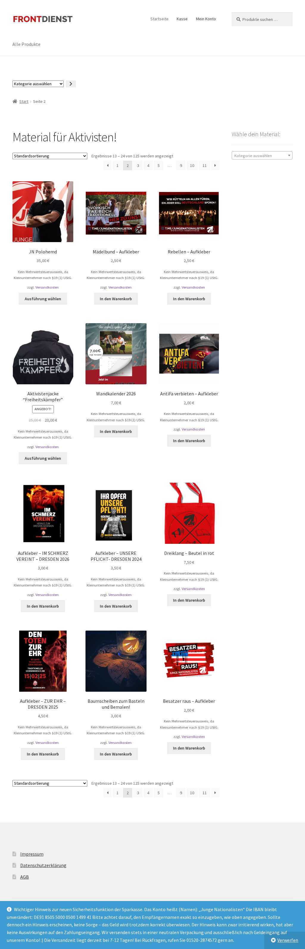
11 (205, 165)
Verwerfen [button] (287, 940)
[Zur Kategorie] (71, 83)
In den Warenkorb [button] (116, 298)
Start (23, 101)
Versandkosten (47, 287)
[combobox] (262, 155)
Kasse (182, 18)
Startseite (159, 18)
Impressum (31, 854)
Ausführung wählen (43, 298)
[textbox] (262, 155)
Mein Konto (206, 18)
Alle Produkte (27, 44)
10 (192, 165)
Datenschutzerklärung (43, 865)
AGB (24, 877)
